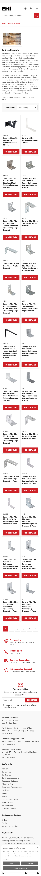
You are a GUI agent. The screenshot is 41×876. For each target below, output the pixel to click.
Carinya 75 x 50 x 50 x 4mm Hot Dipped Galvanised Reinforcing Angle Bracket (10, 438)
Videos (4, 793)
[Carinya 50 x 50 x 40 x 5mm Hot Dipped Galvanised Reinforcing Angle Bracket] (30, 333)
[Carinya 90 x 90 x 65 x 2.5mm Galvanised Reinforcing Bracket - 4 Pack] (30, 588)
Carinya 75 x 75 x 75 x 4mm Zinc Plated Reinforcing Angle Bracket (30, 307)
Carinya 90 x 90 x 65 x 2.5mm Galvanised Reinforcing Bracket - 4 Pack (29, 606)
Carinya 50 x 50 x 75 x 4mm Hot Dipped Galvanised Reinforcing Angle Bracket (29, 182)
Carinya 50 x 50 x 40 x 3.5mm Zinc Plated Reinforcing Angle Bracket (30, 267)
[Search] (36, 15)
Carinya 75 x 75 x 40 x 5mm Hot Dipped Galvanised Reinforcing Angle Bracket (29, 395)
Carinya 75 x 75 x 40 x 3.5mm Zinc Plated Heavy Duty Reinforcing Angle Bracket (11, 308)
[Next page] (35, 628)
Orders (4, 820)
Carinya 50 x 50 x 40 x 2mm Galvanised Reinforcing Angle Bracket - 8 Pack (29, 521)
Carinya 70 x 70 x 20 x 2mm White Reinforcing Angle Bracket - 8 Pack (10, 520)
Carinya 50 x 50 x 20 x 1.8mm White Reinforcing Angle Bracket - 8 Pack (29, 480)
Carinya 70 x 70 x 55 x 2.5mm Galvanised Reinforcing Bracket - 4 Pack (29, 564)
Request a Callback (10, 781)
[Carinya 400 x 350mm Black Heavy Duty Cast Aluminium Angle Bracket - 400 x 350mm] (11, 333)
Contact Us (6, 772)
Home (4, 23)
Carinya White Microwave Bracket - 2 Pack (30, 140)
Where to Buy (7, 784)
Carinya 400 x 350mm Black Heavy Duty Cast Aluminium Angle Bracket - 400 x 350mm (10, 352)
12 (29, 629)
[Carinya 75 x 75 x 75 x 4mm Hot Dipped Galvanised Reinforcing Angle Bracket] (11, 207)
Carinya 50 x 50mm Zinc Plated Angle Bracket (30, 223)
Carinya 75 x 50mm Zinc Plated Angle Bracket (11, 266)
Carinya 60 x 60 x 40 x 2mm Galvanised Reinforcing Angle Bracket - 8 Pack (10, 564)
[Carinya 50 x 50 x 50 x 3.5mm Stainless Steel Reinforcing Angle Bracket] (11, 165)
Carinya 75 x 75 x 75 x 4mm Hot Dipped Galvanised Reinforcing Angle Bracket (10, 225)
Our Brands (6, 775)
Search (4, 796)
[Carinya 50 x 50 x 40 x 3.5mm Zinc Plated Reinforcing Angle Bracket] (30, 250)
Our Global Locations (10, 778)
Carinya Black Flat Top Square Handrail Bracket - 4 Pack (10, 141)
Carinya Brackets (14, 23)
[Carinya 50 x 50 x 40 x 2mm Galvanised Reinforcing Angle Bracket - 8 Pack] (30, 503)
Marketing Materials (10, 826)
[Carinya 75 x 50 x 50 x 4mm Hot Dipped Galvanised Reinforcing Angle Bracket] (11, 420)
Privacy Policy (7, 802)
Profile (4, 823)
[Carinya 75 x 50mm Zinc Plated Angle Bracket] (11, 250)
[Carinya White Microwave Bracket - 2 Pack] (30, 124)
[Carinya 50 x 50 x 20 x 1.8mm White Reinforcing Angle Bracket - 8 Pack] (30, 463)
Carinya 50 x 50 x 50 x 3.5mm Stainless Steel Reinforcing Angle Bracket (10, 182)
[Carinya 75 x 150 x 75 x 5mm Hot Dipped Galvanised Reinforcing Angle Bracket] (11, 378)
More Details (11, 152)
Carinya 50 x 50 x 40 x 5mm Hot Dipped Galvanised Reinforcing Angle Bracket (29, 351)
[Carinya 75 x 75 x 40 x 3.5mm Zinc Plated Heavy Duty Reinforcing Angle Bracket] (11, 290)
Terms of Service (9, 808)
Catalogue (6, 790)
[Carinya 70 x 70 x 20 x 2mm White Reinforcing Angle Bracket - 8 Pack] (11, 503)
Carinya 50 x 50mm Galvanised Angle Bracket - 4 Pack (30, 436)
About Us (5, 769)
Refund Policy (7, 805)
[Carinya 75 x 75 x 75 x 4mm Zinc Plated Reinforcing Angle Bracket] (30, 290)
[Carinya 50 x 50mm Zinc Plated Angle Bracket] (30, 207)
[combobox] (20, 15)
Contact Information (10, 799)
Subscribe (32, 700)
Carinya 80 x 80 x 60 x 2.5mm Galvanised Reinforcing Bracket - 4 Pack (10, 606)
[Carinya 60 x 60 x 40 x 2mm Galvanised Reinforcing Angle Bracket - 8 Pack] (11, 546)
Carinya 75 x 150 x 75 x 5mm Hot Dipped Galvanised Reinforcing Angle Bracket (10, 395)
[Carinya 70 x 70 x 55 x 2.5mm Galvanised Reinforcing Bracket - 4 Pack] (30, 546)
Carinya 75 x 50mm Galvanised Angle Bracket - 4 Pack (11, 479)
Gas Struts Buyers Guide (12, 787)
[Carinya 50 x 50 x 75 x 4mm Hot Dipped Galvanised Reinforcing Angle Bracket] (30, 165)
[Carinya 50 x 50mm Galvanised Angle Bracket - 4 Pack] (30, 420)
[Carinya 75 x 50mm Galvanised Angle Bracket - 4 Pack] (11, 463)
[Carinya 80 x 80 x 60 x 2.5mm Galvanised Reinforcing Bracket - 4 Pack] (11, 588)
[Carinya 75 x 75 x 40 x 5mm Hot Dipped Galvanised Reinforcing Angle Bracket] (30, 378)
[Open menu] (36, 8)
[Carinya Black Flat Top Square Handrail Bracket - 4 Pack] (11, 124)
